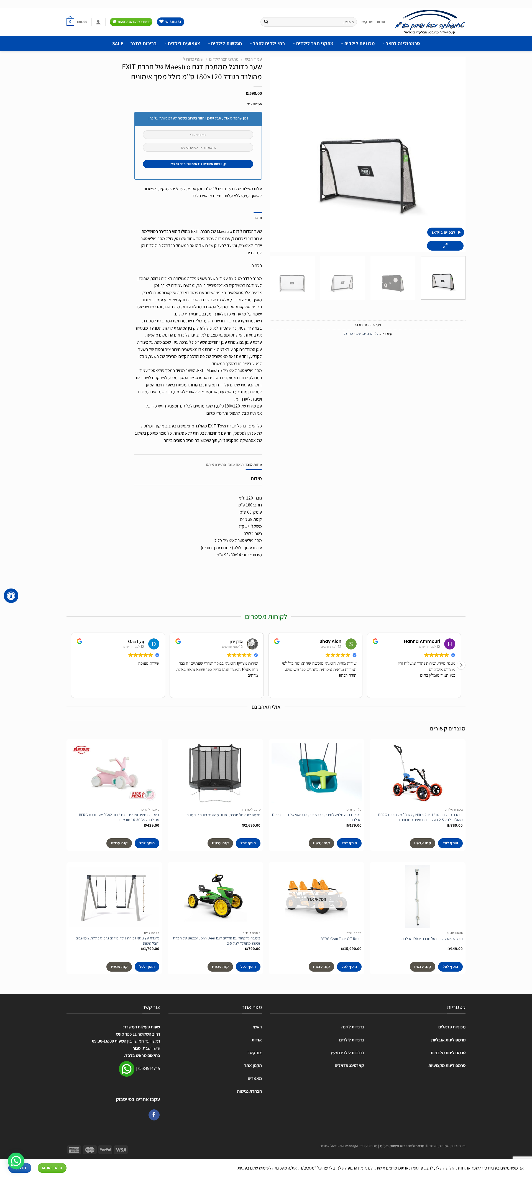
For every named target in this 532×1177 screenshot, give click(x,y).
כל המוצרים (370, 333)
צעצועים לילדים (184, 43)
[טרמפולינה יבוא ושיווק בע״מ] (429, 22)
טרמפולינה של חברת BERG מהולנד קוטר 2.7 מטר (223, 814)
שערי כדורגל (352, 333)
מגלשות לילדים (226, 43)
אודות (381, 21)
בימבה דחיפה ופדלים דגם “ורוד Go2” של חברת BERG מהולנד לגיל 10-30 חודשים (119, 817)
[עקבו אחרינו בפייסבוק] (154, 1114)
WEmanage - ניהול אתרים (339, 1145)
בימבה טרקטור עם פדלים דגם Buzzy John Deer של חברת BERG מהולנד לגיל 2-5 (216, 941)
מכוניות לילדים (359, 43)
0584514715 (149, 1068)
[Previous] (455, 154)
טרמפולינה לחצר (403, 43)
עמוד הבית (253, 59)
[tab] (253, 464)
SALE (117, 43)
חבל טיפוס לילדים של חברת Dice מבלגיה (432, 938)
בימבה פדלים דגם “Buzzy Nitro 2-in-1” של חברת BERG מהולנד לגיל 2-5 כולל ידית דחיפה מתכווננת (420, 817)
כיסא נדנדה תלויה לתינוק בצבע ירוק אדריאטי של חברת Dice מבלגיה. (317, 817)
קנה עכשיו (422, 842)
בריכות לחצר (144, 43)
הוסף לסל (450, 842)
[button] (461, 665)
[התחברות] (98, 22)
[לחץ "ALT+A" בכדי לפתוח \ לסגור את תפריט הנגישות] (11, 595)
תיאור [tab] (258, 217)
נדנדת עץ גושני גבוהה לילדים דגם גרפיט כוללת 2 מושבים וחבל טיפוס (117, 941)
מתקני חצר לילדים (314, 43)
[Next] (277, 154)
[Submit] (266, 22)
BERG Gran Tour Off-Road (341, 938)
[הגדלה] (445, 246)
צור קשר (367, 21)
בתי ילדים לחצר (269, 43)
